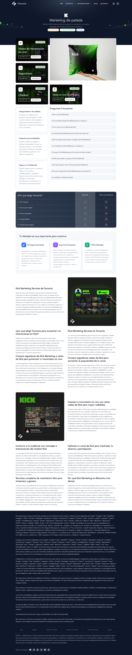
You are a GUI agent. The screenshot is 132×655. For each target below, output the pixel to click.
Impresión (34, 629)
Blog (21, 629)
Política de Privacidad (51, 629)
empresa (110, 629)
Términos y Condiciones (72, 629)
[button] (74, 3)
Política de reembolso (93, 629)
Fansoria (22, 3)
